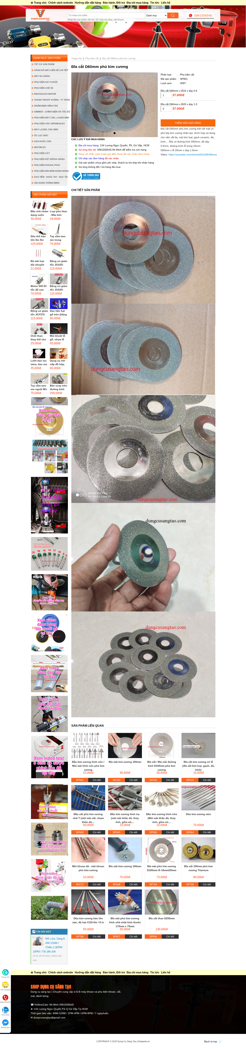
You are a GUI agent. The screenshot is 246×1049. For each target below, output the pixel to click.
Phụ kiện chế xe (43, 88)
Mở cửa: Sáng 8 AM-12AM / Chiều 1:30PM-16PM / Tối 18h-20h (84, 50)
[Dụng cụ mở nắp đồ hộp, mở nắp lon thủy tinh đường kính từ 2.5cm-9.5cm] (59, 353)
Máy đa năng (42, 76)
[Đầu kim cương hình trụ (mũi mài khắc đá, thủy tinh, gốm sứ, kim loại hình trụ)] (125, 797)
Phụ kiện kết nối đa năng (49, 159)
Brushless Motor (45, 94)
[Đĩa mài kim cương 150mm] (125, 745)
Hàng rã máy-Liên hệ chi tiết (51, 70)
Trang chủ (40, 2)
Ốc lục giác (41, 135)
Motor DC (40, 147)
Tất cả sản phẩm (44, 64)
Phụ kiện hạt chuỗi (45, 82)
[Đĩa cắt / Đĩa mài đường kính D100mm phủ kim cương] (162, 745)
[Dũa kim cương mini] (198, 797)
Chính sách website (60, 2)
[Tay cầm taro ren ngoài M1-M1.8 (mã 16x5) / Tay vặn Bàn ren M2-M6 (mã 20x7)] (39, 378)
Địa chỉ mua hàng (137, 2)
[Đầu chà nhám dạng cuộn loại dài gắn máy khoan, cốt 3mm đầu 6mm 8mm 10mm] (39, 204)
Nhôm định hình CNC (46, 106)
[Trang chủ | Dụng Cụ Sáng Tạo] (49, 15)
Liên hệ (165, 2)
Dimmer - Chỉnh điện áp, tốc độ (51, 112)
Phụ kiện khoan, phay (47, 165)
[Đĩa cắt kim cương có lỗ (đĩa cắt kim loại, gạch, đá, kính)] (198, 745)
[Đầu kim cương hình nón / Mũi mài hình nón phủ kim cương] (88, 745)
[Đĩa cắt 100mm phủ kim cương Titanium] (198, 849)
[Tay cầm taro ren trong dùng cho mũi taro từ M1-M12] (59, 229)
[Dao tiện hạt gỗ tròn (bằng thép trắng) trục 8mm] (59, 303)
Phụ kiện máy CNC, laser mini (51, 117)
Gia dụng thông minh (46, 183)
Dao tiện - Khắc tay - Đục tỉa (51, 177)
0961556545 (203, 15)
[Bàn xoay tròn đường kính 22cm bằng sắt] (59, 378)
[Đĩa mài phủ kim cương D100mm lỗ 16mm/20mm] (162, 849)
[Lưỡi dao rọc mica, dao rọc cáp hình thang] (39, 353)
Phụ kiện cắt (42, 153)
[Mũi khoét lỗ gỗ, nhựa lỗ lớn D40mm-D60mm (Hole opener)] (59, 328)
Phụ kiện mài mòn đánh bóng (51, 171)
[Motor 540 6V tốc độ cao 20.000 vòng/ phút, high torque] (39, 278)
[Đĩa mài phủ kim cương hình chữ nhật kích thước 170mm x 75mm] (125, 902)
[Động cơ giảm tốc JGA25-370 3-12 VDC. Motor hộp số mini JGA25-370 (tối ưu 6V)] (59, 254)
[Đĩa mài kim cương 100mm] (125, 849)
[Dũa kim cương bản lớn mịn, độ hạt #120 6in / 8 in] (88, 902)
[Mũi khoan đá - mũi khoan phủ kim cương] (88, 849)
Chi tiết (97, 780)
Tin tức (154, 2)
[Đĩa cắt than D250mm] (162, 902)
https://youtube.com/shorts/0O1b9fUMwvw (193, 154)
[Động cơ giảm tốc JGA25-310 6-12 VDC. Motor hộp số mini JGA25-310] (59, 278)
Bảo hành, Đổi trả (114, 2)
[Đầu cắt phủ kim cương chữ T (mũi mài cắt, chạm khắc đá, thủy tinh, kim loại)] (88, 797)
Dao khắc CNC (43, 141)
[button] (114, 133)
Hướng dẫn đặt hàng (88, 2)
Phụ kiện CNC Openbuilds (49, 123)
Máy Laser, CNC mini (46, 129)
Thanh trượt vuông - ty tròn (51, 100)
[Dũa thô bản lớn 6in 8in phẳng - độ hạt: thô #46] (39, 229)
